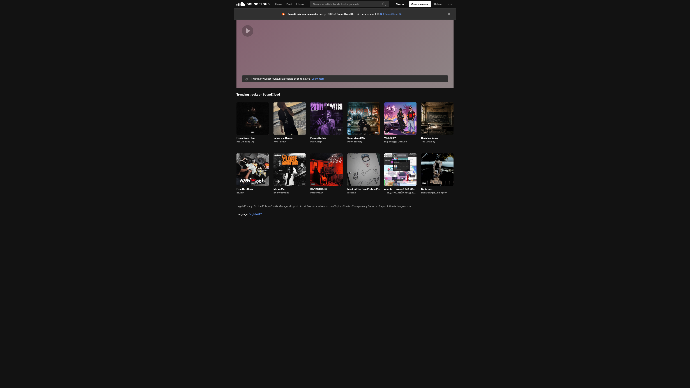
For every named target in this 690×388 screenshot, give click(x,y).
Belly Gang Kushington (434, 192)
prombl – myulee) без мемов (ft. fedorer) (400, 189)
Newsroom (326, 206)
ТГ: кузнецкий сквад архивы (400, 192)
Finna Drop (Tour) (246, 138)
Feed (289, 4)
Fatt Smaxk (316, 192)
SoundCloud (253, 4)
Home (278, 4)
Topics (337, 206)
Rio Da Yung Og (245, 141)
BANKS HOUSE (318, 189)
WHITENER (279, 141)
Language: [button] (249, 214)
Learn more (318, 79)
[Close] (449, 14)
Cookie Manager (279, 206)
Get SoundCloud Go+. (392, 14)
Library (300, 4)
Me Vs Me (279, 189)
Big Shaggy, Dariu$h (395, 141)
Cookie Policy (261, 206)
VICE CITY (390, 138)
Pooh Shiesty (354, 141)
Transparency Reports (364, 206)
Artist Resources (309, 206)
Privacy (248, 206)
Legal (239, 206)
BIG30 (240, 192)
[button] (450, 4)
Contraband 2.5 (356, 138)
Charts (346, 206)
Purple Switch (318, 138)
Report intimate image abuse (395, 206)
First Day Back (244, 189)
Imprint (294, 206)
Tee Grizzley (428, 141)
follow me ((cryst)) (283, 138)
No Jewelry (427, 189)
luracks (351, 192)
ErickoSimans (281, 192)
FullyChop (316, 141)
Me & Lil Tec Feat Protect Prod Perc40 (363, 189)
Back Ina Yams (429, 138)
